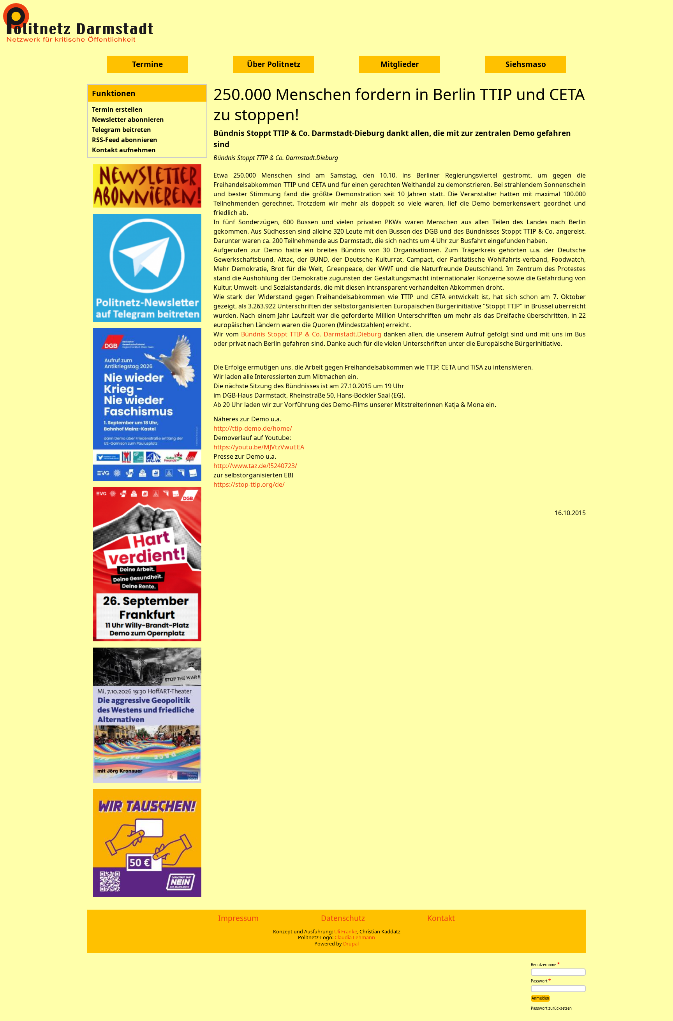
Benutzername (543, 964)
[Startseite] (81, 22)
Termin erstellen (117, 109)
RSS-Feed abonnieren (124, 140)
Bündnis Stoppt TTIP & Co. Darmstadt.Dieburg (312, 334)
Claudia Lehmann (355, 937)
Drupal (351, 943)
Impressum (238, 918)
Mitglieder (400, 64)
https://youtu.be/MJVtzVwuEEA (258, 447)
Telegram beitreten (121, 129)
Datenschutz (343, 918)
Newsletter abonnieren (128, 119)
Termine (147, 64)
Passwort (539, 981)
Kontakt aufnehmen (124, 150)
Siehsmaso (526, 64)
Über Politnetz (273, 64)
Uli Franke (345, 931)
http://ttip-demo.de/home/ (252, 428)
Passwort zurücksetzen (551, 1008)
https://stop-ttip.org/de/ (249, 484)
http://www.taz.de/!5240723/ (255, 465)
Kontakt (441, 918)
